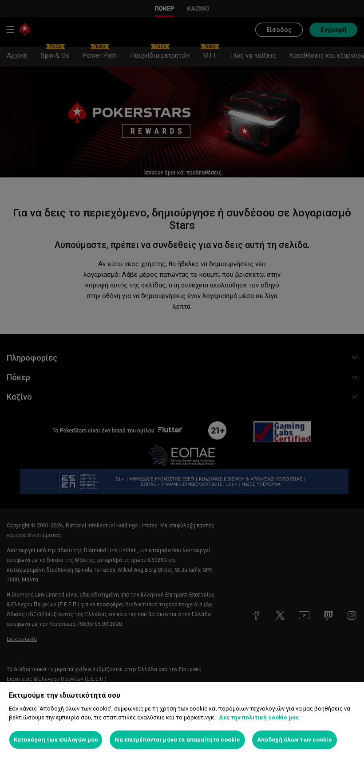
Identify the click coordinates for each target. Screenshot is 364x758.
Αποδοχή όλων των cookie (294, 739)
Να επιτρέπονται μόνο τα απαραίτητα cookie (177, 739)
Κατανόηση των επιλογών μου (56, 739)
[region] (182, 720)
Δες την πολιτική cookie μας (259, 717)
